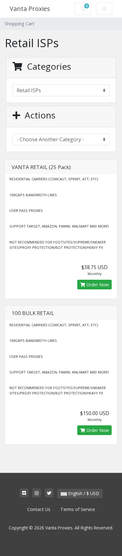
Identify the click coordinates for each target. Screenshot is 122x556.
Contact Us (38, 509)
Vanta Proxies (30, 8)
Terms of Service (77, 509)
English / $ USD (83, 493)
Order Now (97, 285)
